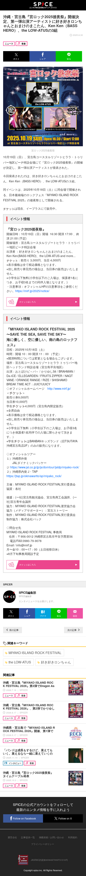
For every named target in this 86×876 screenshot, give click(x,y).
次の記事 (72, 629)
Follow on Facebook (24, 818)
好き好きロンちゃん (56, 662)
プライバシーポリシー (42, 844)
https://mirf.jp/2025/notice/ (32, 291)
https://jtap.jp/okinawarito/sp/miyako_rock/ (34, 476)
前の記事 (14, 629)
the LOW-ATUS (20, 662)
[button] (16, 56)
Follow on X (65, 818)
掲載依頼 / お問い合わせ (51, 837)
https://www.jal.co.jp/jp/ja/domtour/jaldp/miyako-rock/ (44, 467)
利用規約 (72, 837)
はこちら (32, 301)
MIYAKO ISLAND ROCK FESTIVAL (35, 652)
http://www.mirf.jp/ (59, 388)
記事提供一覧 (28, 837)
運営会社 (12, 837)
